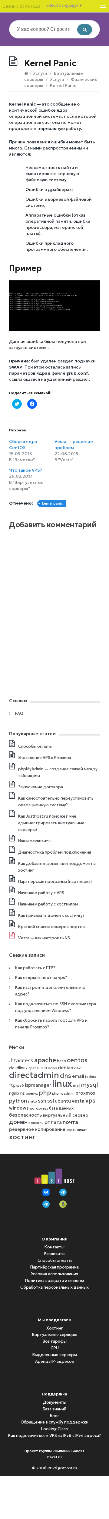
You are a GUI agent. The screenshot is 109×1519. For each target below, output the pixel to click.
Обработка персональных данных (54, 1287)
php (45, 1092)
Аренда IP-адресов (54, 1361)
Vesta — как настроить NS (44, 938)
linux (62, 1083)
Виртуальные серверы (54, 1334)
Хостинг (54, 1328)
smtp (32, 1101)
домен (18, 1121)
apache (45, 1060)
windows (18, 1108)
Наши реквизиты (34, 841)
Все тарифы (55, 1341)
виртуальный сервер (65, 1115)
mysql (89, 1084)
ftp (12, 1085)
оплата (53, 1122)
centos (77, 1060)
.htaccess (21, 1060)
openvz (32, 1094)
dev (77, 1068)
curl (44, 1068)
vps (90, 1100)
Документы (54, 1402)
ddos (52, 1068)
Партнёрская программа (54, 1267)
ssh (42, 1101)
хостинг (22, 1136)
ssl (50, 1100)
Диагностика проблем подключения (54, 852)
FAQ (19, 713)
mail (76, 1086)
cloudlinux (18, 1068)
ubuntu (63, 1101)
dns (65, 1076)
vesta (78, 1101)
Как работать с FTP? (35, 967)
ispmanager (38, 1085)
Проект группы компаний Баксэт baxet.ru (54, 1454)
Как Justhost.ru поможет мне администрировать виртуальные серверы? (51, 823)
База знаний (54, 1409)
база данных (61, 1108)
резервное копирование (37, 1129)
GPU (55, 1348)
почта (70, 1122)
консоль (36, 1122)
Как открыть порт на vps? (41, 977)
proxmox (85, 1093)
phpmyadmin (63, 1094)
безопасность (25, 1115)
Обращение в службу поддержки (54, 1422)
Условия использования (54, 1273)
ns (22, 1093)
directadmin (34, 1075)
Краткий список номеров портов (51, 926)
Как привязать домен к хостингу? (51, 915)
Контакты (54, 1247)
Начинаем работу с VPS (41, 892)
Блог (54, 1415)
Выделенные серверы (54, 1354)
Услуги (40, 73)
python (18, 1100)
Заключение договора (40, 787)
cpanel (34, 1068)
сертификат (76, 1130)
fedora (90, 1077)
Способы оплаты (35, 746)
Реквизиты (54, 1253)
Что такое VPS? (25, 470)
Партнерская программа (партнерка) (55, 881)
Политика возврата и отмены (54, 1280)
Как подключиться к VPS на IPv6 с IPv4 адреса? (54, 1435)
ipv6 (20, 1085)
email (78, 1076)
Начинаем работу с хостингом (48, 904)
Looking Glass (54, 1428)
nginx (14, 1093)
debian (65, 1068)
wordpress (38, 1108)
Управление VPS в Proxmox (44, 757)
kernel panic (52, 503)
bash (61, 1061)
